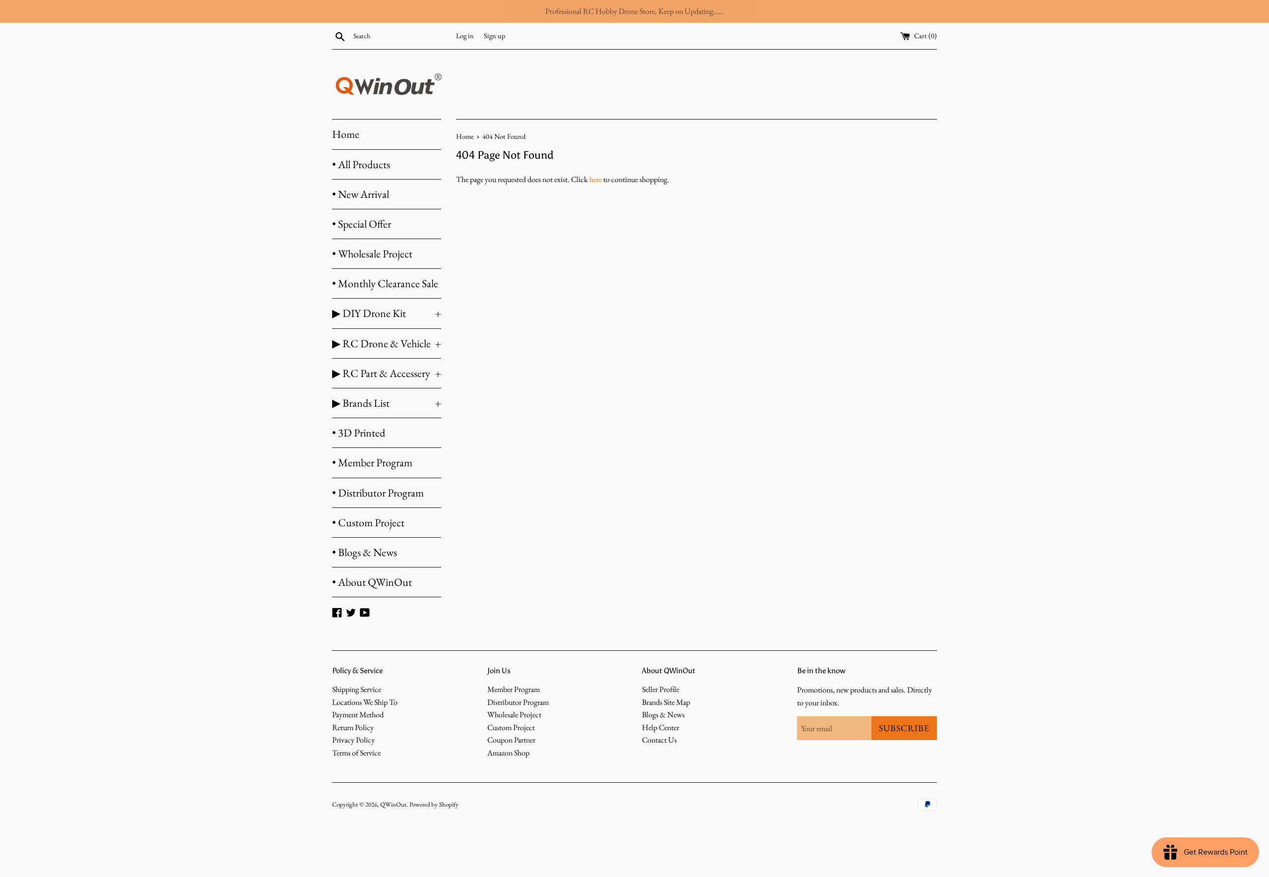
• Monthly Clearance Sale (385, 283)
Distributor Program (518, 702)
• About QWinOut (372, 582)
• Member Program (372, 462)
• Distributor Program (378, 493)
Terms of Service (356, 753)
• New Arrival (360, 194)
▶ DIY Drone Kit (386, 313)
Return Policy (353, 727)
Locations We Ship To (365, 702)
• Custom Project (368, 522)
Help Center (660, 727)
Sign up (494, 35)
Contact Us (659, 740)
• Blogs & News (364, 552)
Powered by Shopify (434, 804)
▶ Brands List (386, 403)
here (595, 179)
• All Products (361, 164)
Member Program (513, 689)
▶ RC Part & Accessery (386, 373)
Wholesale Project (514, 714)
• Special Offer (361, 224)
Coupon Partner (511, 740)
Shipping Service (356, 689)
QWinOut (393, 804)
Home (345, 134)
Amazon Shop (508, 753)
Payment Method (358, 714)
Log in (465, 35)
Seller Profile (660, 689)
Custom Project (511, 727)
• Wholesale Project (372, 254)
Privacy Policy (353, 740)
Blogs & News (663, 714)
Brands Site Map (666, 702)
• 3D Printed (358, 433)
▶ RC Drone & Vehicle (386, 343)
